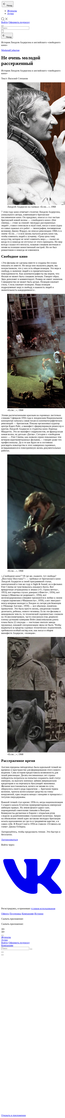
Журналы (12, 11)
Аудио (10, 13)
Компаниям (28, 913)
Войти (4, 22)
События (14, 50)
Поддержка (15, 913)
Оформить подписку (19, 22)
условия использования (43, 908)
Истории (38, 913)
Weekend (5, 50)
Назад (8, 5)
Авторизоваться (9, 839)
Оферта (5, 913)
